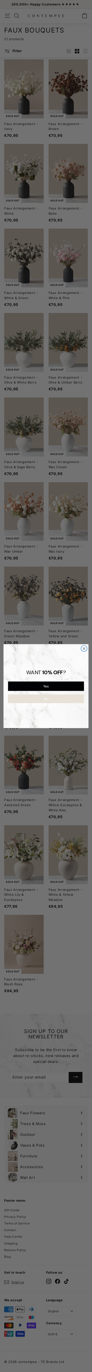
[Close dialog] (84, 648)
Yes (46, 686)
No (46, 698)
